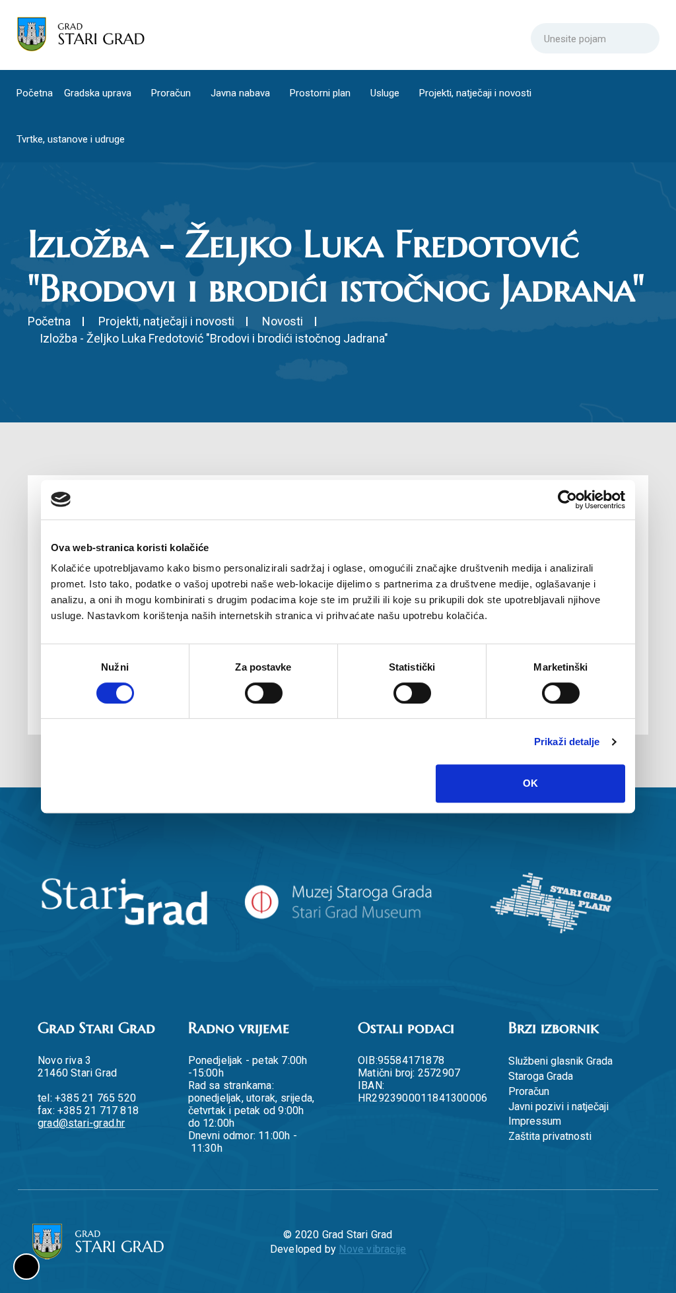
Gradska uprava (99, 93)
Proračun (174, 93)
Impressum (534, 1121)
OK (530, 783)
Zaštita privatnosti (550, 1136)
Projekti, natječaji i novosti (486, 93)
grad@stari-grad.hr (81, 1123)
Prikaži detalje (567, 741)
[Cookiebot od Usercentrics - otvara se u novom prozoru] (567, 500)
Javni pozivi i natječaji (558, 1106)
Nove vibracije (372, 1249)
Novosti (282, 321)
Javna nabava (246, 93)
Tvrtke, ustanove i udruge (72, 139)
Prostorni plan (327, 93)
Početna (35, 93)
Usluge (394, 93)
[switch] (264, 693)
